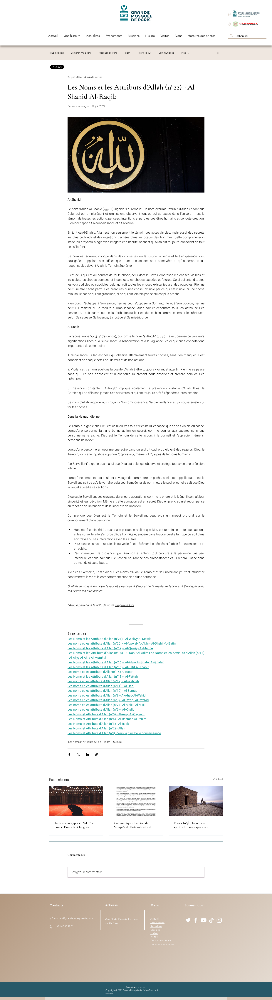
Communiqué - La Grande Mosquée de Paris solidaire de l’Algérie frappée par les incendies (135, 825)
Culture (117, 742)
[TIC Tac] (211, 920)
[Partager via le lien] (96, 754)
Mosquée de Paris (108, 52)
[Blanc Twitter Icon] (188, 920)
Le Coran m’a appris (81, 52)
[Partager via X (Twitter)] (78, 754)
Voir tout (218, 779)
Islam (127, 52)
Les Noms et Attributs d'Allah (84, 742)
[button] (218, 52)
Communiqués (166, 52)
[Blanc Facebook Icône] (195, 920)
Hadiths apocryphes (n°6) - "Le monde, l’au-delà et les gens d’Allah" (74, 825)
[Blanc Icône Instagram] (219, 920)
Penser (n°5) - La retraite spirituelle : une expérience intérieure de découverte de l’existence (191, 825)
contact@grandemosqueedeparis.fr (74, 918)
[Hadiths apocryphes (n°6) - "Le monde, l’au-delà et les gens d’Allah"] (76, 801)
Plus (183, 52)
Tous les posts (56, 52)
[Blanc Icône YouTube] (203, 920)
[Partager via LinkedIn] (87, 754)
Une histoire (157, 922)
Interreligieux (144, 52)
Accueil (154, 918)
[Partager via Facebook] (69, 754)
